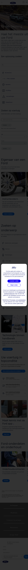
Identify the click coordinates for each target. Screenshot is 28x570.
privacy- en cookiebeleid (18, 300)
